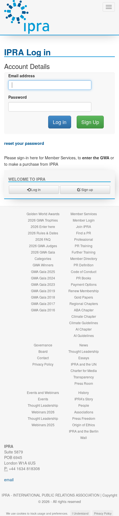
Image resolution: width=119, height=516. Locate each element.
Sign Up (90, 121)
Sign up (87, 189)
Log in (35, 189)
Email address (21, 75)
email (9, 479)
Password (17, 97)
